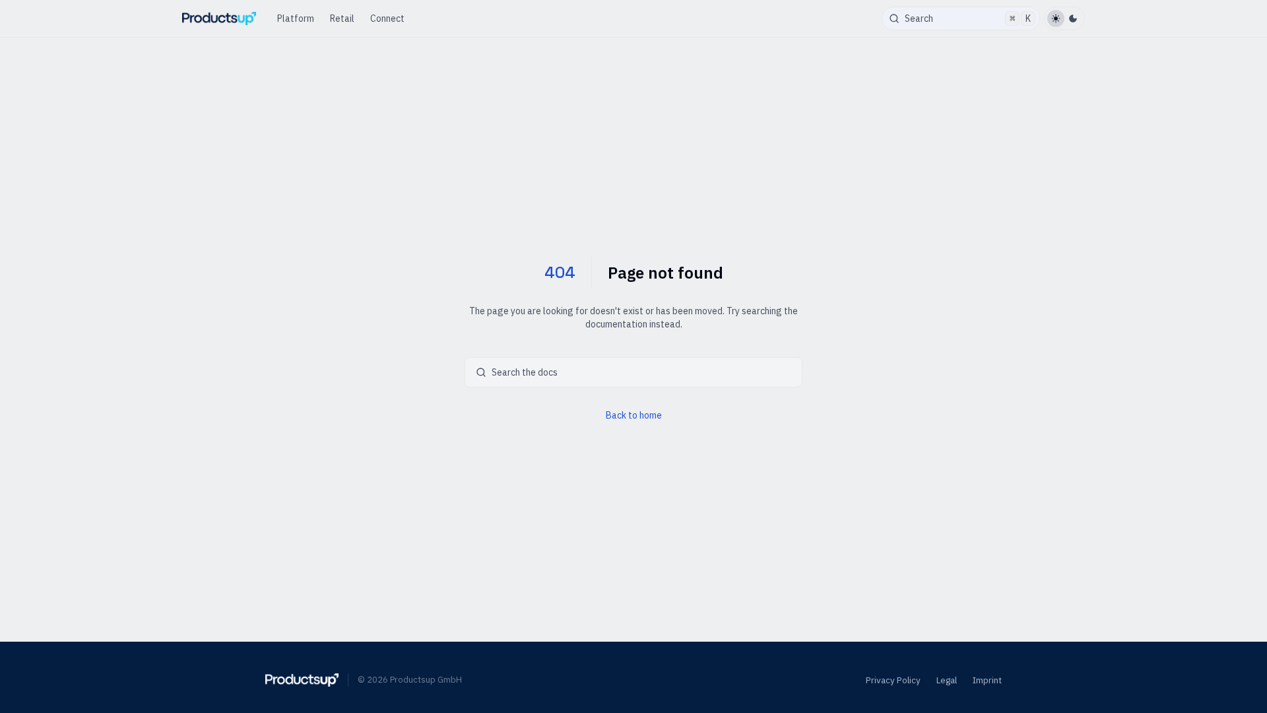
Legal (946, 680)
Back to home (634, 415)
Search (968, 18)
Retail (342, 18)
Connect (387, 18)
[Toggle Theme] (1064, 18)
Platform (295, 18)
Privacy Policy (893, 680)
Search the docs (525, 372)
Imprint (987, 680)
